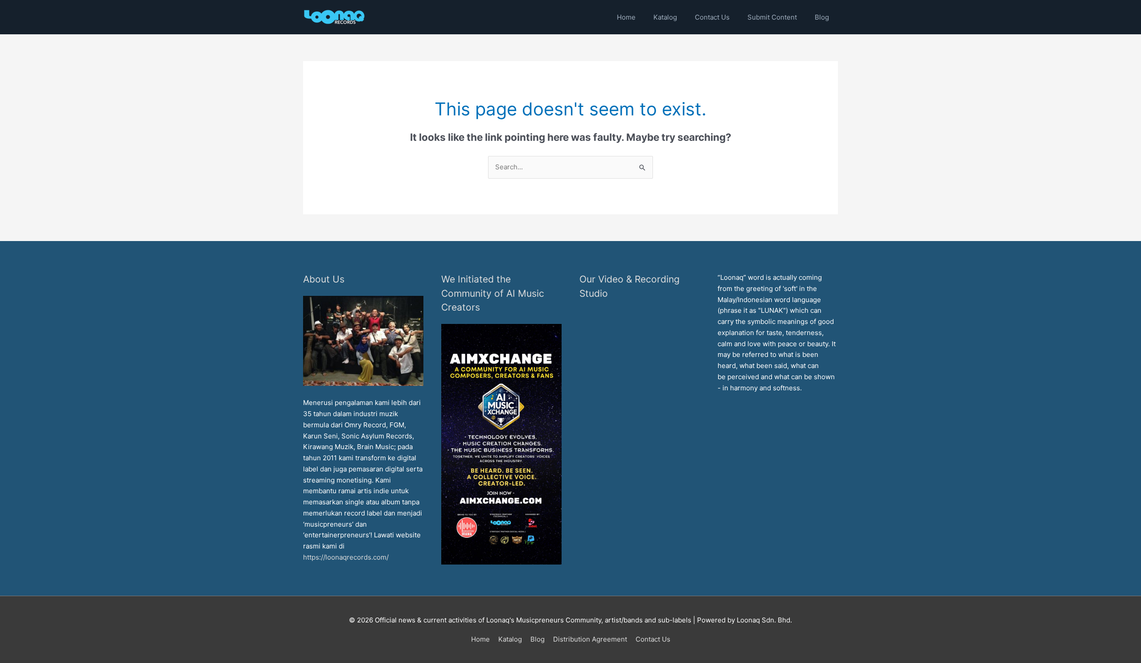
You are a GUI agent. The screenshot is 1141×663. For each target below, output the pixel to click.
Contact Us (653, 639)
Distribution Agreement (590, 639)
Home (480, 639)
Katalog (510, 639)
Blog (537, 639)
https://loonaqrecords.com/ (346, 557)
